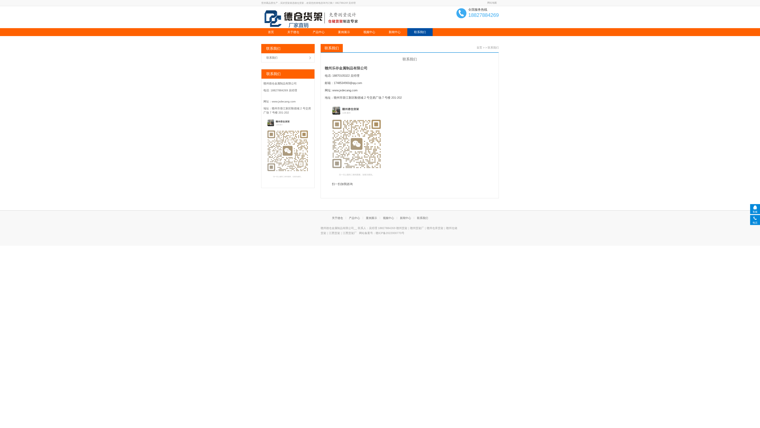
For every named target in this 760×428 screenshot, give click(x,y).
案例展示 (344, 32)
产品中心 (319, 32)
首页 (271, 32)
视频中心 (369, 32)
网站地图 (492, 2)
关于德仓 (293, 32)
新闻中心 (395, 32)
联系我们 (420, 32)
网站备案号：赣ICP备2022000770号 (381, 233)
